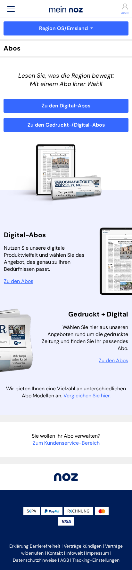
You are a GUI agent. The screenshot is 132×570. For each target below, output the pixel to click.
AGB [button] (64, 560)
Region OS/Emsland (64, 28)
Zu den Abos (18, 281)
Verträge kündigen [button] (83, 546)
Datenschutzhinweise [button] (35, 560)
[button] (10, 9)
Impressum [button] (97, 553)
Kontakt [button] (55, 553)
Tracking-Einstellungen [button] (96, 560)
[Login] (121, 7)
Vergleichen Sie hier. (87, 395)
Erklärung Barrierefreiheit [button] (34, 546)
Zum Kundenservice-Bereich (66, 443)
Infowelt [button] (74, 553)
